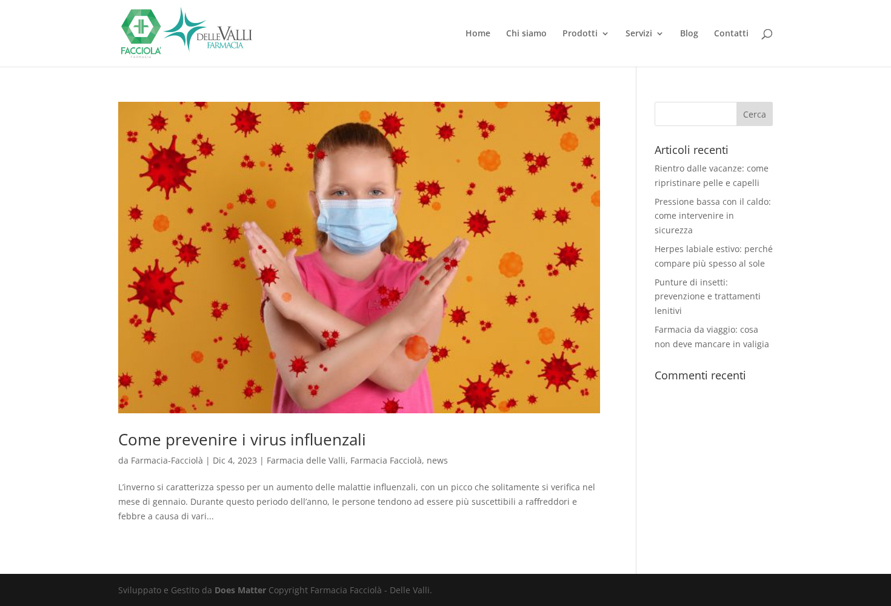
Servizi (639, 34)
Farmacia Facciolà (386, 460)
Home (478, 34)
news (437, 460)
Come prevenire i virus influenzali (242, 439)
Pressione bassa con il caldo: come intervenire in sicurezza (713, 216)
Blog (689, 34)
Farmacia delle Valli (306, 460)
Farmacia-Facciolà (167, 460)
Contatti (731, 34)
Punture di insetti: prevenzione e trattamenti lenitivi (708, 296)
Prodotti (580, 34)
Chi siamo (526, 34)
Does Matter (240, 590)
